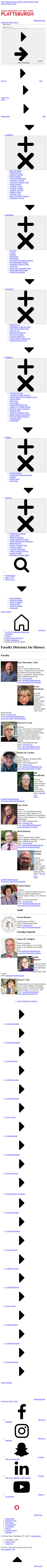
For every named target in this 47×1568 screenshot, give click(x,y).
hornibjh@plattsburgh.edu (10, 799)
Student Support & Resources (20, 415)
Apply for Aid (14, 331)
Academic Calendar (16, 188)
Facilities (13, 477)
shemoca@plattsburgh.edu (31, 904)
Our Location (14, 403)
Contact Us (9, 1544)
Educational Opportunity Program (21, 260)
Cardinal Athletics (16, 473)
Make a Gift (9, 577)
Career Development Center (19, 182)
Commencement (15, 419)
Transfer (12, 253)
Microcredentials (15, 177)
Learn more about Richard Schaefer (13, 881)
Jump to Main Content (20, 2)
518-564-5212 (27, 765)
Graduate (13, 255)
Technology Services (17, 198)
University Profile (16, 547)
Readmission (14, 259)
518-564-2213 (27, 925)
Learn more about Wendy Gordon (29, 769)
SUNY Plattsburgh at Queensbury (21, 541)
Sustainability (14, 420)
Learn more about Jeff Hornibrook (13, 801)
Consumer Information (17, 549)
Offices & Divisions (16, 537)
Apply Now (14, 266)
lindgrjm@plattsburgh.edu (31, 951)
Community (14, 608)
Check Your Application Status (20, 268)
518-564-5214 (27, 745)
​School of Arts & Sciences (14, 638)
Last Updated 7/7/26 (8, 1549)
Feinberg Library (15, 192)
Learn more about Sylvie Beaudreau (13, 718)
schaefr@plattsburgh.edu (9, 879)
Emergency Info (10, 1521)
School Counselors (16, 602)
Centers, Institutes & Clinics (19, 539)
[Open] (25, 153)
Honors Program (15, 184)
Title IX (8, 1528)
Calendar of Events (16, 393)
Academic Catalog (16, 186)
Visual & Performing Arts (18, 405)
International (14, 257)
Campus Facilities (16, 553)
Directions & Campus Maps (19, 555)
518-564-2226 (27, 843)
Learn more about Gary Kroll (27, 827)
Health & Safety (15, 411)
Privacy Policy (10, 1542)
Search (5, 27)
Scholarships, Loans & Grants (20, 327)
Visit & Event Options (17, 272)
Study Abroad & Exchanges (19, 196)
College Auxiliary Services (19, 551)
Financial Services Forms (18, 340)
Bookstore (8, 1532)
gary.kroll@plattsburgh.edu (31, 825)
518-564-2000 (36, 1536)
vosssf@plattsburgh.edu (30, 992)
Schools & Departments (18, 178)
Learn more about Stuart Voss (27, 994)
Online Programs (15, 173)
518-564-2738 (27, 823)
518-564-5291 (27, 678)
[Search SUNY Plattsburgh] (21, 572)
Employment (9, 1519)
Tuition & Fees (15, 325)
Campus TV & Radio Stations (20, 407)
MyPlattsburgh (10, 576)
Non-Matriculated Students (19, 262)
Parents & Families (16, 600)
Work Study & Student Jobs (19, 329)
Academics (9, 634)
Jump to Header (6, 2)
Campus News (15, 536)
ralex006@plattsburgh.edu (31, 680)
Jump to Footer (33, 2)
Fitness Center (14, 479)
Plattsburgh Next (15, 543)
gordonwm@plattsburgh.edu (32, 767)
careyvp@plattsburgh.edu (31, 747)
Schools (8, 636)
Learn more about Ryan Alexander (29, 682)
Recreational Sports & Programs (21, 475)
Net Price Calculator (17, 335)
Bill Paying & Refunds (17, 333)
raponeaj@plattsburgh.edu (15, 975)
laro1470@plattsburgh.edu (31, 927)
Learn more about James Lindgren (29, 953)
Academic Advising (16, 190)
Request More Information (19, 270)
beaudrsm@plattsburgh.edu (15, 717)
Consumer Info (10, 1524)
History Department (12, 640)
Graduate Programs (16, 175)
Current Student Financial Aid (20, 339)
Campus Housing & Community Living (23, 397)
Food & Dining (15, 399)
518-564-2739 (27, 902)
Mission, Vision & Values (18, 545)
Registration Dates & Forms (19, 264)
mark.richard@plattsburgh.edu (32, 845)
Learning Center (15, 194)
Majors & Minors (16, 171)
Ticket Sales (14, 481)
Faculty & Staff (15, 604)
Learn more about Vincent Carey (28, 748)
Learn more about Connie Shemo (28, 905)
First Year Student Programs (19, 417)
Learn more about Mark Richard (28, 847)
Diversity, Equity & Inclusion (20, 409)
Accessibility (9, 1526)
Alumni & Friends (16, 606)
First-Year (13, 251)
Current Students (15, 598)
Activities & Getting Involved (20, 395)
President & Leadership (18, 534)
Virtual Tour (14, 401)
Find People (9, 1523)
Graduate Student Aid (17, 337)
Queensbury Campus (17, 180)
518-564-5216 (11, 715)
